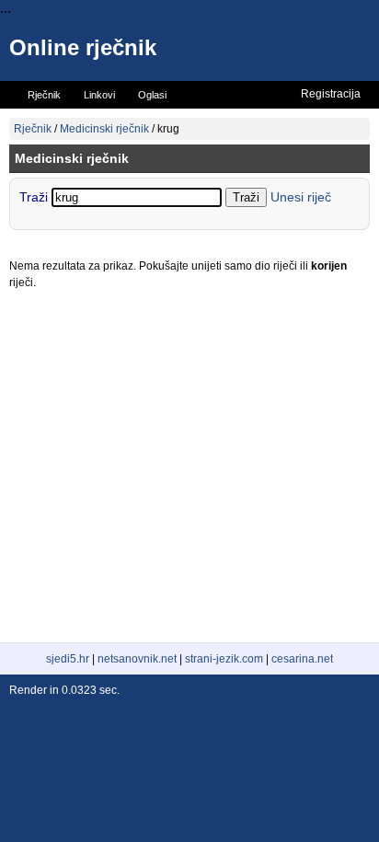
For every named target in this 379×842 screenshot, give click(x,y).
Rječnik (33, 128)
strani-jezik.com (224, 658)
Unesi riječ (300, 197)
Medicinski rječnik (104, 128)
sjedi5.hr (67, 658)
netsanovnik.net (137, 658)
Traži (35, 197)
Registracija (331, 93)
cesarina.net (302, 658)
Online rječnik (82, 47)
